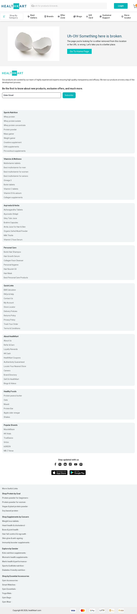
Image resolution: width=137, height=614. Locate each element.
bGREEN (7, 446)
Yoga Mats (6, 593)
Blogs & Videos (10, 383)
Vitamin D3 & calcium (13, 193)
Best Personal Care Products (16, 278)
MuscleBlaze (9, 429)
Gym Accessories (10, 580)
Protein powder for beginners (15, 498)
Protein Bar (8, 408)
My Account (9, 303)
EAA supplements (11, 147)
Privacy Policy (9, 320)
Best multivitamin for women (16, 172)
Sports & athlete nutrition (13, 566)
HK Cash (7, 353)
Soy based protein (10, 511)
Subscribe (69, 95)
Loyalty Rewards (11, 349)
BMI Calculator (10, 290)
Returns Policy (10, 315)
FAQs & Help (9, 294)
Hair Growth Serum (12, 256)
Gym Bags (6, 597)
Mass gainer (9, 134)
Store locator (127, 16)
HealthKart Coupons (12, 358)
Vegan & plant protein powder (15, 506)
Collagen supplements (13, 197)
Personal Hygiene (11, 265)
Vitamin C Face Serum (13, 240)
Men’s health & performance (14, 561)
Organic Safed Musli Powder (16, 231)
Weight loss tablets (10, 521)
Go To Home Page (79, 51)
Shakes (7, 417)
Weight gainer (9, 138)
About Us (8, 341)
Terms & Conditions (12, 328)
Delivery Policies (10, 311)
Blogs (79, 16)
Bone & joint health (10, 530)
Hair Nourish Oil (10, 269)
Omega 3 (8, 180)
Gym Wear (6, 602)
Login (121, 6)
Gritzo (6, 442)
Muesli (6, 404)
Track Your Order (11, 324)
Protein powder (10, 130)
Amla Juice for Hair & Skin (15, 227)
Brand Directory (10, 375)
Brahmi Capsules (11, 222)
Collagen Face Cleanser (13, 260)
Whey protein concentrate (15, 125)
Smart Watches (8, 585)
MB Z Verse (9, 451)
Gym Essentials (9, 589)
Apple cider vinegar (12, 413)
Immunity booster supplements (15, 542)
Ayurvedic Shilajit (11, 214)
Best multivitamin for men (15, 167)
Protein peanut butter (13, 396)
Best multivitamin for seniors (16, 176)
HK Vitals (7, 434)
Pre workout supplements (15, 151)
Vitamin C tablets (11, 189)
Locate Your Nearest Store (15, 366)
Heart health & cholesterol (13, 525)
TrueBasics (8, 438)
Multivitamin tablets (12, 163)
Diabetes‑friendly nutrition (13, 570)
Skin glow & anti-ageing (12, 538)
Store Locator (9, 307)
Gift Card (91, 16)
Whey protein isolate (12, 121)
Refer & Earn (9, 345)
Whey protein (9, 117)
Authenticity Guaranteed (14, 362)
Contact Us (8, 298)
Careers (7, 371)
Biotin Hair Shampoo (12, 252)
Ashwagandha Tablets (13, 210)
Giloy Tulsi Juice (10, 218)
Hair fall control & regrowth (14, 534)
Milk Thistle (8, 235)
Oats (6, 400)
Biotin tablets (9, 185)
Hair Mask (8, 273)
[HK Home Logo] (14, 6)
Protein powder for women (14, 502)
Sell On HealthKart (11, 379)
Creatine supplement (13, 142)
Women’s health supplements (15, 557)
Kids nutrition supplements (14, 553)
